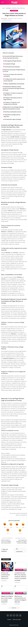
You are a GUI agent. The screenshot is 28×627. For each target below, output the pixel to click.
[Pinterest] (14, 615)
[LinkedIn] (20, 615)
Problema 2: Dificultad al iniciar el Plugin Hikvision (13, 98)
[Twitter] (10, 615)
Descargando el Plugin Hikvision (13, 61)
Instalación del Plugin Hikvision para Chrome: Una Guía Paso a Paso (13, 57)
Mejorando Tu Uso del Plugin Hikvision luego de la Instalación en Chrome (13, 108)
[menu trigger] (3, 2)
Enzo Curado (4, 18)
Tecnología (14, 10)
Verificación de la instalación (12, 67)
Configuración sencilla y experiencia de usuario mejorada (14, 80)
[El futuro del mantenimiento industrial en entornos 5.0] (7, 566)
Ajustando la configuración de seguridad (12, 115)
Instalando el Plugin (10, 64)
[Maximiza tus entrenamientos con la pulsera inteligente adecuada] (21, 590)
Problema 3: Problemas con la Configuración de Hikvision (12, 103)
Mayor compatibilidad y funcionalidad (14, 84)
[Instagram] (17, 615)
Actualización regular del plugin (13, 119)
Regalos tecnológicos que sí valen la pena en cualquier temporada (7, 599)
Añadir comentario (18, 18)
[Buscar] (25, 2)
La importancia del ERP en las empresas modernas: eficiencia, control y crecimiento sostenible (20, 576)
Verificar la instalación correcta (13, 112)
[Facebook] (7, 615)
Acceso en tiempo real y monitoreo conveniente (13, 75)
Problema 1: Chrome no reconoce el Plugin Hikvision (13, 94)
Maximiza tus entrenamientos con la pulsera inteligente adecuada (20, 599)
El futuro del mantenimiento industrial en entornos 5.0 (5, 575)
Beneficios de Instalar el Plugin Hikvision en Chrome (14, 70)
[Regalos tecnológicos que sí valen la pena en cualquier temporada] (7, 590)
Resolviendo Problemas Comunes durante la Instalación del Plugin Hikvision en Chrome (13, 88)
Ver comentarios (19, 550)
